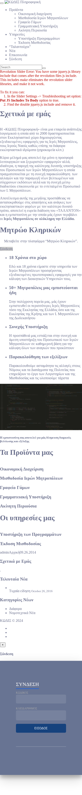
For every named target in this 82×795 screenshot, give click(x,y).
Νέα (12, 51)
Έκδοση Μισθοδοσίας (34, 42)
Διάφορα (15, 609)
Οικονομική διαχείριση (35, 14)
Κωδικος (22, 692)
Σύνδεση (15, 59)
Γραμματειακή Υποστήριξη (38, 26)
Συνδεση (27, 684)
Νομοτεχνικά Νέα (22, 613)
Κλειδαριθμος (26, 708)
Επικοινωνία (18, 55)
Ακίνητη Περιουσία (32, 30)
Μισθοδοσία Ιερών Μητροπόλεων (43, 18)
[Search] (44, 68)
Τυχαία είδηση (19, 591)
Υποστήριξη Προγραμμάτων (39, 38)
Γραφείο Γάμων (29, 22)
